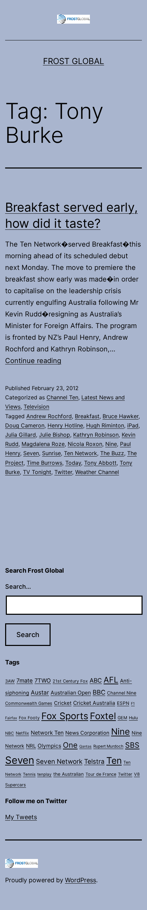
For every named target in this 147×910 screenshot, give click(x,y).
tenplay (44, 774)
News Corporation (87, 733)
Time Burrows (44, 462)
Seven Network (59, 761)
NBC (9, 733)
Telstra (94, 761)
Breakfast (87, 416)
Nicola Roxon (85, 443)
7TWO (43, 680)
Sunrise (51, 453)
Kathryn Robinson (96, 434)
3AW (10, 681)
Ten (114, 760)
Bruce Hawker (120, 416)
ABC (96, 680)
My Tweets (21, 817)
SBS (132, 744)
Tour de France (100, 774)
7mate (24, 680)
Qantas (85, 746)
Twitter (63, 472)
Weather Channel (97, 472)
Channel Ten (62, 397)
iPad (132, 425)
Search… (18, 586)
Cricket (62, 703)
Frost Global (73, 61)
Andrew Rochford (49, 416)
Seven (31, 453)
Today (73, 462)
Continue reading (33, 361)
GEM (122, 717)
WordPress (80, 880)
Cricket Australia (94, 703)
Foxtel (103, 715)
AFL (111, 680)
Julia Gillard (20, 434)
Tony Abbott (100, 462)
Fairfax (11, 718)
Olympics (49, 746)
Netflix (22, 733)
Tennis (29, 774)
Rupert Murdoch (108, 746)
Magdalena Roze (43, 443)
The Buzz (112, 453)
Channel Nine (121, 693)
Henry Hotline (65, 425)
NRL (31, 746)
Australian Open (71, 692)
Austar (40, 692)
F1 (133, 703)
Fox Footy (29, 717)
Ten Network (80, 453)
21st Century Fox (70, 681)
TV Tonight (37, 472)
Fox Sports (64, 716)
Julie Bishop (54, 434)
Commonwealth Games (28, 703)
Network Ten (47, 733)
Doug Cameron (24, 425)
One (70, 744)
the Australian (68, 774)
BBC (99, 692)
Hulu (133, 717)
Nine (111, 443)
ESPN (123, 703)
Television (36, 406)
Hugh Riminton (105, 425)
